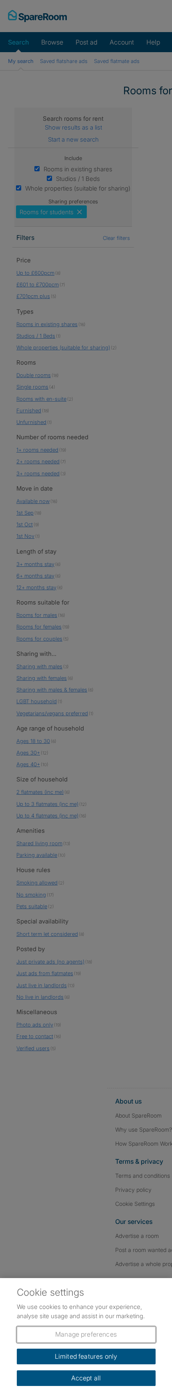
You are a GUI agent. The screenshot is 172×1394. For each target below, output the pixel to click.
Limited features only (86, 1356)
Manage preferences (86, 1334)
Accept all (86, 1378)
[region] (86, 1336)
